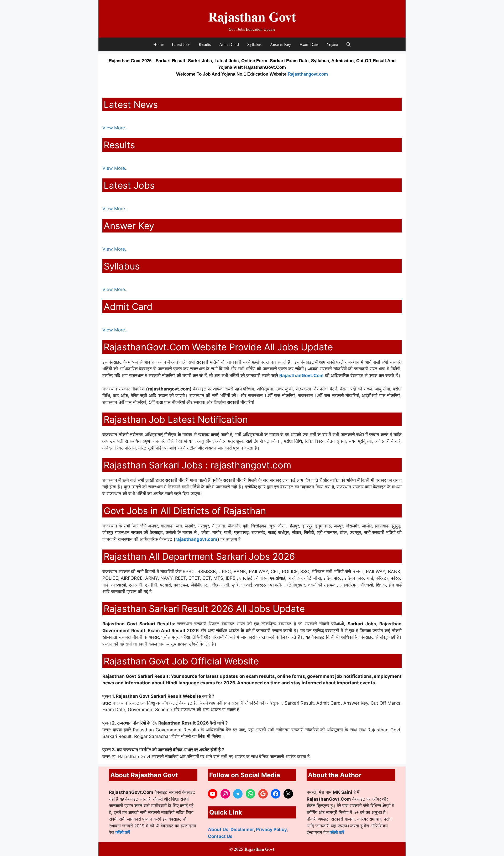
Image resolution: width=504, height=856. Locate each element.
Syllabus (254, 44)
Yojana (332, 44)
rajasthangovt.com (196, 539)
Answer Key (280, 44)
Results (205, 44)
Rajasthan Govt (252, 16)
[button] (348, 44)
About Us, (219, 829)
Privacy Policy (271, 829)
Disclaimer (242, 829)
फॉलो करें (123, 832)
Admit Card (229, 44)
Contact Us (220, 836)
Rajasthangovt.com (308, 74)
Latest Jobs (181, 44)
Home (158, 44)
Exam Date (309, 44)
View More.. (115, 127)
